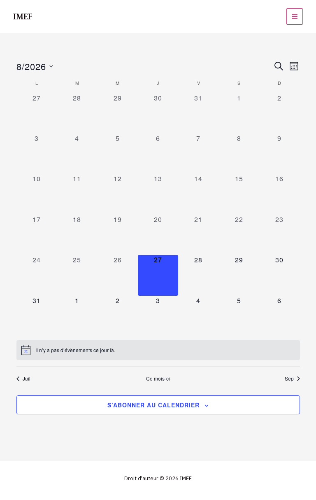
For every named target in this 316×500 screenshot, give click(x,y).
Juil (26, 378)
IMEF (23, 16)
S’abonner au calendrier (153, 405)
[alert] (158, 350)
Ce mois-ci (158, 378)
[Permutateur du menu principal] (294, 16)
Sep (289, 378)
